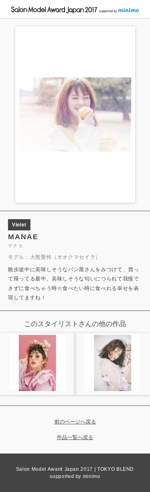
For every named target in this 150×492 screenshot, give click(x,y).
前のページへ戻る (75, 422)
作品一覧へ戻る (75, 437)
